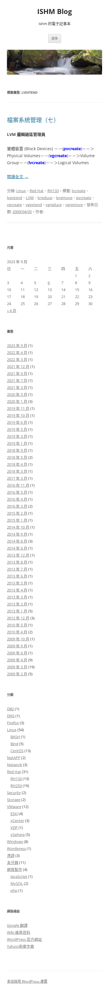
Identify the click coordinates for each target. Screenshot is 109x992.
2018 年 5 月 (17, 457)
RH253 (16, 785)
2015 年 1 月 (17, 520)
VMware (14, 806)
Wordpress (16, 848)
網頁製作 (14, 869)
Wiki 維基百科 (18, 932)
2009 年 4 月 (17, 659)
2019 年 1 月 (17, 443)
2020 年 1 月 (17, 401)
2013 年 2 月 (17, 604)
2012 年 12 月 (18, 618)
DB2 (10, 708)
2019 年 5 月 (17, 429)
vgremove (74, 204)
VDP (14, 827)
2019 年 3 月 (17, 436)
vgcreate (14, 204)
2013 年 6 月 (17, 576)
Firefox (13, 722)
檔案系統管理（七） (33, 120)
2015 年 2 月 (17, 513)
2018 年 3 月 (17, 471)
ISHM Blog (54, 11)
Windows (15, 841)
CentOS (17, 750)
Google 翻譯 (17, 925)
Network (14, 764)
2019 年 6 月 (17, 422)
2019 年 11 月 (18, 408)
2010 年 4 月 (17, 632)
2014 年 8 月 (17, 541)
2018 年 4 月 (17, 464)
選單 (54, 38)
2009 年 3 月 (17, 666)
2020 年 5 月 (17, 394)
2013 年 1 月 (17, 611)
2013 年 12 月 (18, 555)
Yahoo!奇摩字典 (20, 946)
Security (14, 792)
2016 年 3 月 (17, 506)
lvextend (14, 197)
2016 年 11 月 (18, 485)
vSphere (17, 834)
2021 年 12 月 (18, 366)
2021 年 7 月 (17, 380)
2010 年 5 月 (17, 625)
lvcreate (78, 190)
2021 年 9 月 (17, 373)
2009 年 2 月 (17, 673)
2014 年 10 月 (18, 527)
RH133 (53, 190)
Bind (14, 743)
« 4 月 (11, 310)
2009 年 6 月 (17, 653)
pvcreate (83, 197)
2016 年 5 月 (17, 492)
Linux (21, 190)
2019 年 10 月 (18, 415)
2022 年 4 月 (17, 352)
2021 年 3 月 (17, 387)
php (13, 890)
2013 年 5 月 (17, 583)
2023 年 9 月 (17, 345)
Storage (13, 799)
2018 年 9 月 (17, 450)
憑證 (11, 855)
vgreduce (54, 204)
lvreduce (44, 197)
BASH (15, 736)
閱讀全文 (17, 176)
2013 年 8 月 (17, 562)
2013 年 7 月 (17, 569)
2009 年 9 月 (17, 646)
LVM (30, 197)
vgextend (34, 204)
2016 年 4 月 (17, 499)
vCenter (17, 820)
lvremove (64, 197)
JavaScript (18, 876)
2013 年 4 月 (17, 590)
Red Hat (37, 190)
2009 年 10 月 (18, 639)
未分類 (12, 862)
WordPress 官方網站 (24, 939)
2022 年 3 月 (17, 359)
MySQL (16, 883)
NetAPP (13, 757)
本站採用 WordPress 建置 (27, 981)
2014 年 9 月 (17, 534)
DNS (11, 715)
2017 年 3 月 (17, 478)
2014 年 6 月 (17, 548)
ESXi (14, 813)
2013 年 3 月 (17, 597)
